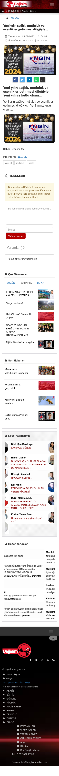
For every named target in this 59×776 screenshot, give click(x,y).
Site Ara (24, 745)
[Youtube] (48, 660)
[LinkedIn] (29, 79)
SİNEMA (11, 710)
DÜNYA (10, 722)
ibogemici (11, 591)
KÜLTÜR (11, 702)
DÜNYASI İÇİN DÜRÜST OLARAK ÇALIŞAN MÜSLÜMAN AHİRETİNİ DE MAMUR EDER (24, 464)
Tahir (9, 605)
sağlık (31, 162)
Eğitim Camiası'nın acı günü (20, 342)
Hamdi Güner (14, 457)
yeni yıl (8, 162)
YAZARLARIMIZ (28, 734)
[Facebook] (15, 79)
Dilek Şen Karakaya (17, 444)
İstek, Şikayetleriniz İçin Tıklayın (16, 682)
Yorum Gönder (15, 236)
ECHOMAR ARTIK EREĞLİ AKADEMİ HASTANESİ (20, 293)
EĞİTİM (11, 694)
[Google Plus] (54, 660)
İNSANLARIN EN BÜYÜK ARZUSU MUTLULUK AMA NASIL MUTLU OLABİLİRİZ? (24, 505)
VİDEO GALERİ (28, 730)
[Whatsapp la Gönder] (36, 79)
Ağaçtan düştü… (29, 10)
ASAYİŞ (10, 690)
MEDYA (15, 17)
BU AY (40, 282)
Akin (8, 552)
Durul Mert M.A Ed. (17, 497)
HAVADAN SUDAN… (17, 477)
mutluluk (20, 162)
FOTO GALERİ (28, 726)
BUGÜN (11, 282)
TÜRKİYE (11, 718)
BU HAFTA (26, 282)
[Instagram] (42, 660)
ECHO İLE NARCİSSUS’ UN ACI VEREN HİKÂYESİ (23, 490)
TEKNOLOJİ (13, 714)
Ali (7, 562)
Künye (9, 678)
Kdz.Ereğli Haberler (30, 749)
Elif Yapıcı (12, 484)
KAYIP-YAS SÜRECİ (17, 447)
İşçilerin (10, 585)
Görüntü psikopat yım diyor (20, 555)
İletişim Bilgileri (13, 674)
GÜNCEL (11, 698)
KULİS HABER (14, 706)
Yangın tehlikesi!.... (15, 303)
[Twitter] (22, 79)
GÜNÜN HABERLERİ (31, 737)
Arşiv (22, 741)
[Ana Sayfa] (16, 650)
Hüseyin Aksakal (16, 474)
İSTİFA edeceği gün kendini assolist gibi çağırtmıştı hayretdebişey (26, 597)
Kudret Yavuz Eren (17, 514)
